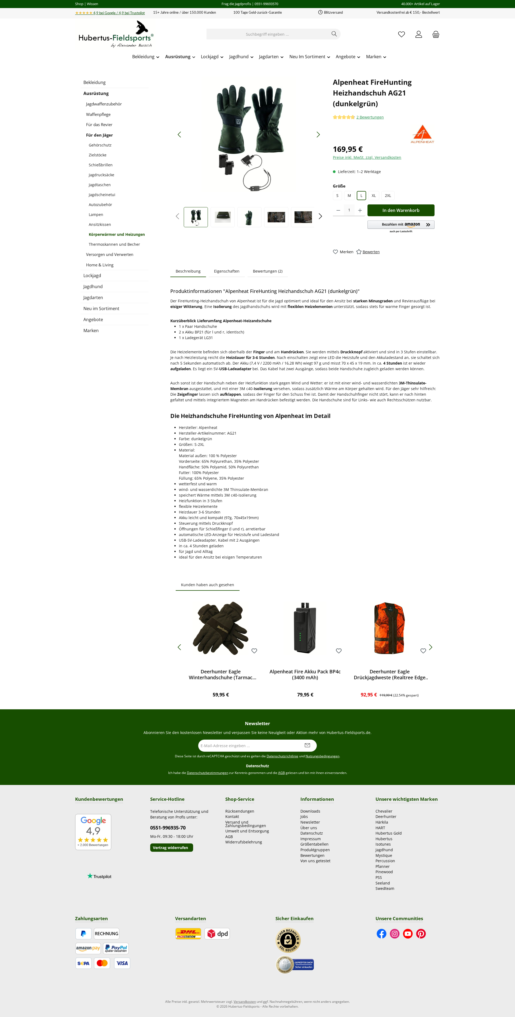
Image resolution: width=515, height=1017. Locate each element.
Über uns (308, 827)
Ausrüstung (96, 93)
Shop (79, 3)
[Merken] (254, 651)
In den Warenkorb (401, 210)
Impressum (310, 838)
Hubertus (384, 838)
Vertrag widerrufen (170, 847)
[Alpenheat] (422, 133)
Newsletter (310, 822)
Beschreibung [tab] (188, 271)
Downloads (310, 811)
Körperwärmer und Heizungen (117, 234)
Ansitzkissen (100, 224)
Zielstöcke (97, 154)
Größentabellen (314, 844)
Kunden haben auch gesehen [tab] (207, 584)
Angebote (93, 319)
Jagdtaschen (100, 184)
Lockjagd (92, 275)
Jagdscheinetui (102, 194)
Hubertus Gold (389, 833)
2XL (388, 195)
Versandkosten (245, 1001)
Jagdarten (93, 297)
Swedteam (385, 888)
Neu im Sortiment (101, 308)
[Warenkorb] (434, 34)
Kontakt (232, 816)
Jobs (304, 816)
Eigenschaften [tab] (227, 271)
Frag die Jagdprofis (236, 3)
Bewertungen (312, 855)
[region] (249, 152)
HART (380, 827)
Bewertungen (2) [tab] (267, 271)
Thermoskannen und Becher (114, 244)
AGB (281, 772)
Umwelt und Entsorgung (247, 831)
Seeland (383, 883)
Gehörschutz (100, 145)
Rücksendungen (239, 811)
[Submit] (307, 746)
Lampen (96, 214)
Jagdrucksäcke (101, 174)
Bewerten (371, 251)
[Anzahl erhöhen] (360, 210)
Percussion (385, 860)
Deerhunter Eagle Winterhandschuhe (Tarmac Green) (220, 674)
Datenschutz (311, 833)
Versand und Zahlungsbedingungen (245, 824)
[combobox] (267, 34)
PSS (379, 877)
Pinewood (384, 871)
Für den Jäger (99, 135)
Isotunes (383, 844)
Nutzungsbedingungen (322, 756)
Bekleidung (94, 82)
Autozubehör (100, 204)
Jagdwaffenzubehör (104, 104)
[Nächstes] (318, 134)
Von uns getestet (315, 860)
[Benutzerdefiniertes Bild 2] (294, 964)
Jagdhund (93, 286)
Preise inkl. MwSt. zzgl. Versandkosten (367, 157)
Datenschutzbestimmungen (207, 772)
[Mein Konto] (418, 34)
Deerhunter (386, 816)
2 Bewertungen (370, 117)
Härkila (382, 822)
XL (374, 195)
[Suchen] (334, 34)
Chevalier (384, 811)
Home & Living (99, 264)
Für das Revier (99, 124)
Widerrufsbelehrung (243, 842)
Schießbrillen (101, 164)
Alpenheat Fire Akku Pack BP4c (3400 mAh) (305, 674)
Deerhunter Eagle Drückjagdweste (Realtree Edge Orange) (389, 674)
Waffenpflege (98, 114)
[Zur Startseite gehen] (115, 34)
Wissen (92, 3)
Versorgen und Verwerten (109, 254)
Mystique (384, 855)
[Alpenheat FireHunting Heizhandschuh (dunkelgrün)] (249, 134)
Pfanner (383, 866)
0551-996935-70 (168, 827)
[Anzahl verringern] (338, 210)
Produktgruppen (315, 849)
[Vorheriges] (180, 134)
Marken (91, 330)
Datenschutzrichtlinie (282, 756)
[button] (401, 227)
